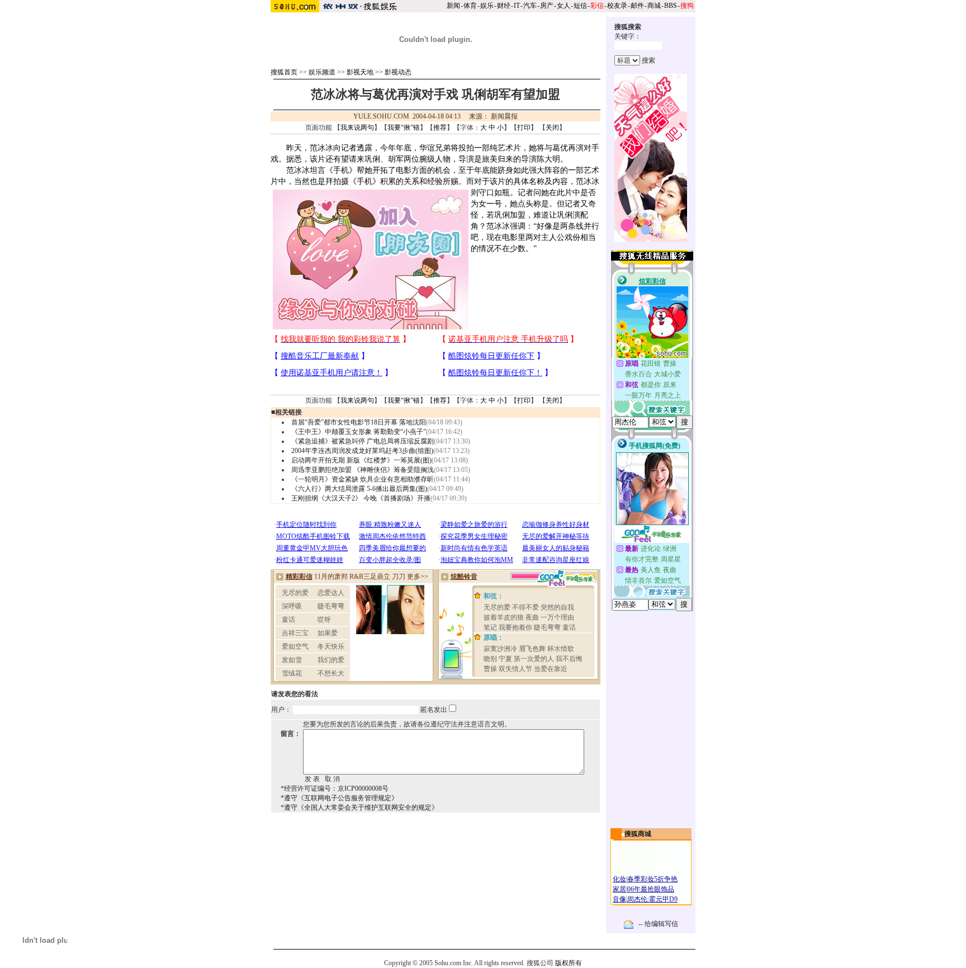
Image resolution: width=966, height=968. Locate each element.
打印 (524, 127)
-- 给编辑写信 (658, 924)
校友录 (617, 6)
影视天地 (360, 72)
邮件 (637, 6)
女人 (563, 6)
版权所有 (568, 963)
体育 (470, 6)
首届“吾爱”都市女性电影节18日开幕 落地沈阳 (358, 422)
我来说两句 (357, 127)
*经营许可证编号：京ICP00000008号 (335, 788)
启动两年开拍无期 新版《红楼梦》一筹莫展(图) (361, 460)
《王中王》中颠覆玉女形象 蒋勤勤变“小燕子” (358, 432)
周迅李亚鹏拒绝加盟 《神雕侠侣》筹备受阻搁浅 (362, 470)
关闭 (552, 127)
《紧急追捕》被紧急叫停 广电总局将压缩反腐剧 (362, 441)
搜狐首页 (284, 72)
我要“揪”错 (403, 127)
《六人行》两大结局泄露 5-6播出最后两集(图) (359, 489)
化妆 (619, 879)
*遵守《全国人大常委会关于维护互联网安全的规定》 (359, 807)
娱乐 (487, 6)
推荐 (440, 127)
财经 (503, 6)
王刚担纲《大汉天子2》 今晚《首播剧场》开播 (360, 498)
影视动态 (398, 72)
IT (517, 6)
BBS (670, 6)
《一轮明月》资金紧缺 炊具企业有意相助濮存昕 (362, 479)
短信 (580, 6)
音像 (619, 899)
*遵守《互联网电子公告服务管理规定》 (339, 798)
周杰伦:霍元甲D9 (652, 899)
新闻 (453, 6)
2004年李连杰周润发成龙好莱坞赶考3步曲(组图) (362, 451)
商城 (654, 6)
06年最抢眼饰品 (650, 889)
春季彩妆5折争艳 (652, 879)
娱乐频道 (322, 72)
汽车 (530, 6)
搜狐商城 (637, 834)
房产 (546, 6)
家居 (619, 889)
